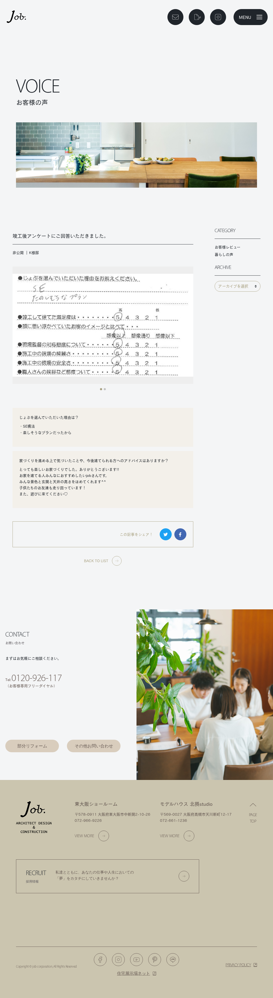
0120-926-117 (36, 677)
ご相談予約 (32, 710)
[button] (101, 389)
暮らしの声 (224, 254)
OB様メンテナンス (94, 729)
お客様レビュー (227, 247)
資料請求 (93, 710)
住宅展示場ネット (133, 973)
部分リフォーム (32, 745)
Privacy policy (238, 964)
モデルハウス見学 (32, 729)
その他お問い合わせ (94, 745)
